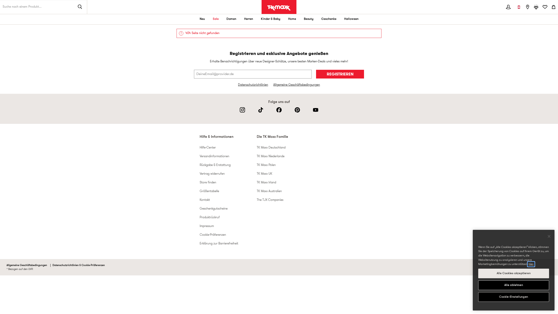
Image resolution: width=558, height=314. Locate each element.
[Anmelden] (508, 7)
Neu (202, 19)
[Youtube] (315, 110)
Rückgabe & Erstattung (215, 165)
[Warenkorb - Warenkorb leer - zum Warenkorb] (553, 7)
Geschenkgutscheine (214, 208)
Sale (216, 19)
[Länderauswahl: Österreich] (518, 7)
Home (292, 19)
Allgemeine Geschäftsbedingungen (296, 85)
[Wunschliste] (545, 7)
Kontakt (205, 200)
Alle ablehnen (513, 285)
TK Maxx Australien (269, 191)
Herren (248, 19)
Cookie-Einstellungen (513, 296)
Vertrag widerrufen (212, 174)
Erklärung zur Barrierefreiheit (219, 243)
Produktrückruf (210, 217)
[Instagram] (242, 110)
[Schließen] (549, 236)
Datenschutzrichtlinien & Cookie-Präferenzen (79, 265)
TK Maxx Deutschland (271, 147)
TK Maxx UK (264, 174)
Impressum (207, 226)
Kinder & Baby (270, 19)
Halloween (351, 19)
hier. (531, 264)
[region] (514, 270)
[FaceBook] (279, 110)
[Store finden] (527, 7)
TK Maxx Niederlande (270, 156)
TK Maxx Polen (266, 165)
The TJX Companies (270, 200)
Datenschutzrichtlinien (253, 85)
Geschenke (328, 19)
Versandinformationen (214, 156)
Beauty (308, 19)
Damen (231, 19)
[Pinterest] (297, 110)
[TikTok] (260, 110)
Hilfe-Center (208, 147)
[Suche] (80, 7)
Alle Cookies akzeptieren (514, 273)
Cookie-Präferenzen (213, 235)
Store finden (208, 182)
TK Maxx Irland (266, 182)
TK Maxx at (279, 8)
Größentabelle (209, 191)
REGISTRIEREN (340, 74)
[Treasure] (536, 7)
